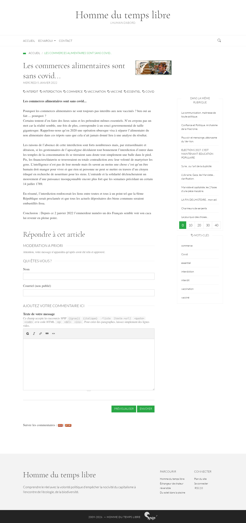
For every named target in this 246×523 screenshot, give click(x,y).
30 (208, 225)
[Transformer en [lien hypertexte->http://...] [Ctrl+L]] (40, 334)
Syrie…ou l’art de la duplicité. (196, 166)
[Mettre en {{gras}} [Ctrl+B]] (27, 334)
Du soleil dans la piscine (172, 492)
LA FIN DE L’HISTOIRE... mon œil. (199, 199)
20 (199, 225)
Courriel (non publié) (37, 285)
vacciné (116, 91)
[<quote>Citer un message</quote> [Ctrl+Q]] (47, 334)
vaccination (96, 91)
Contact (65, 41)
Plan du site (200, 478)
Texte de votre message (39, 314)
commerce (74, 91)
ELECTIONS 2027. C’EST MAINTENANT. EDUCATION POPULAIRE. (197, 153)
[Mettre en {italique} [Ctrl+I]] (34, 334)
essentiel (134, 91)
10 (190, 225)
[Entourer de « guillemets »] (53, 334)
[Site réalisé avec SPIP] (151, 516)
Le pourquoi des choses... (194, 216)
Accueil (29, 41)
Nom (26, 269)
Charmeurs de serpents (194, 208)
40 (216, 225)
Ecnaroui (45, 41)
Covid (149, 91)
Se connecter (201, 483)
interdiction (52, 91)
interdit (32, 91)
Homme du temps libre (172, 478)
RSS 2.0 (198, 488)
